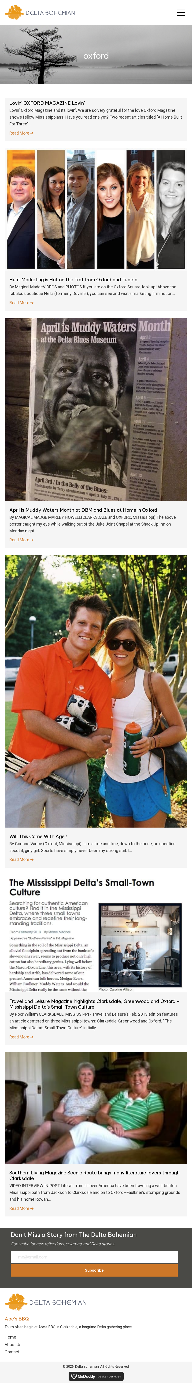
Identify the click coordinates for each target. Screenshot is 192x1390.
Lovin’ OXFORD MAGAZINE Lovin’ (47, 103)
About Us (13, 1344)
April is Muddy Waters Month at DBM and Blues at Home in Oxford (83, 510)
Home (10, 1337)
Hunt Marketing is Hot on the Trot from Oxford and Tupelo (73, 280)
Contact (12, 1351)
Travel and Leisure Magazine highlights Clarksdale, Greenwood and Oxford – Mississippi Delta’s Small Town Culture (94, 1004)
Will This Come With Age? (38, 836)
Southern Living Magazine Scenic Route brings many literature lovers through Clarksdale (94, 1175)
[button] (180, 12)
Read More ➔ (21, 133)
